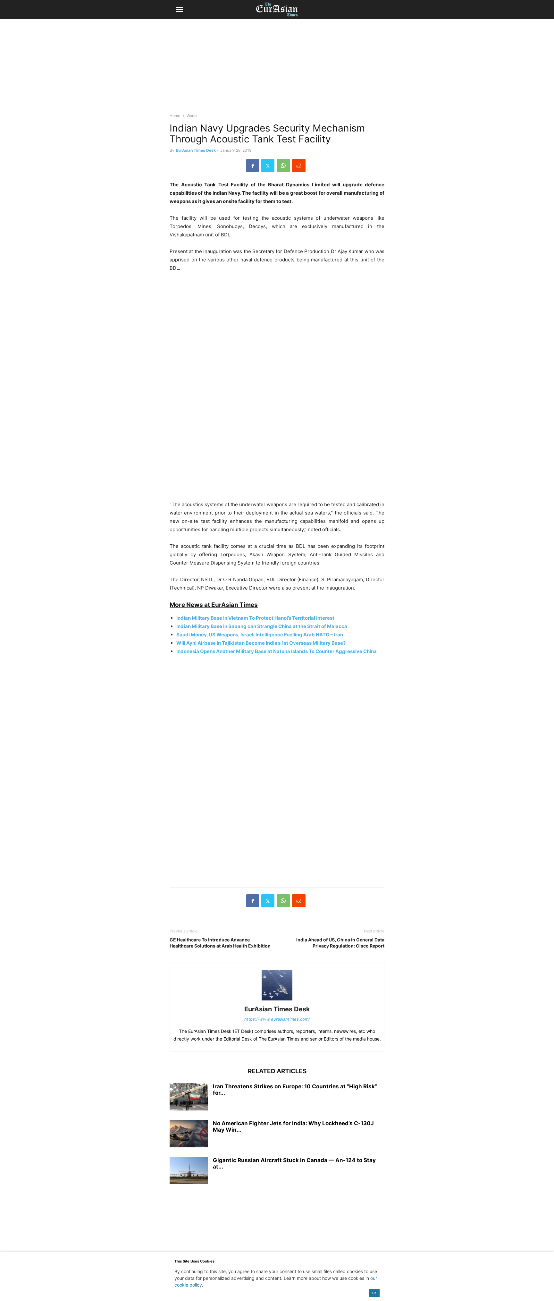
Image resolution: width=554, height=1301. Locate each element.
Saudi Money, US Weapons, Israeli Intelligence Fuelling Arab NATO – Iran (259, 635)
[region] (277, 69)
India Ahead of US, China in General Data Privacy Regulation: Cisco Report (340, 942)
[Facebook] (252, 165)
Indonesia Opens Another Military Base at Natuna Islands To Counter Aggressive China (276, 651)
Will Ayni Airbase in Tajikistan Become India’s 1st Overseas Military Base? (261, 643)
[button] (179, 9)
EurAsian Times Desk (196, 150)
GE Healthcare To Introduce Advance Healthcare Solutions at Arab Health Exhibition (220, 942)
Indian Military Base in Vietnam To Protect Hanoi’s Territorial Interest (255, 618)
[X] (267, 165)
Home (175, 115)
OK (374, 1293)
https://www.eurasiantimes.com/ (277, 1019)
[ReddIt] (299, 165)
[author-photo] (277, 1000)
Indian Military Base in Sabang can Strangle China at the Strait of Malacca (261, 626)
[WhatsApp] (283, 165)
